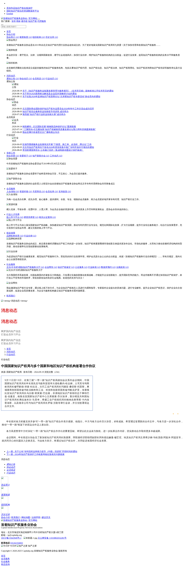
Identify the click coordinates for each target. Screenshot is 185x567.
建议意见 (46, 517)
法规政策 (122, 267)
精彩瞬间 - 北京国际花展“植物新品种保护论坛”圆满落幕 (49, 126)
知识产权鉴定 (66, 267)
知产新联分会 (41, 156)
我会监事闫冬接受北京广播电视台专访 (40, 132)
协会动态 (26, 78)
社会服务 (11, 264)
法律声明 (36, 517)
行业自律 (30, 236)
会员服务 (11, 189)
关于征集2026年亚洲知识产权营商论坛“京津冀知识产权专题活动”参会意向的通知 (61, 96)
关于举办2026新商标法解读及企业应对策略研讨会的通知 (49, 93)
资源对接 (26, 191)
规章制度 (26, 37)
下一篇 (35, 454)
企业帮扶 (51, 267)
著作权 (24, 21)
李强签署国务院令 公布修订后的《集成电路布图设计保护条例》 (53, 150)
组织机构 (39, 37)
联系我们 (11, 296)
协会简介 (13, 37)
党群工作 (11, 153)
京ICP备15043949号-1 (11, 538)
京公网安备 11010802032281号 (52, 538)
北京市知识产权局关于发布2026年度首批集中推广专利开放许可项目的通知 (58, 147)
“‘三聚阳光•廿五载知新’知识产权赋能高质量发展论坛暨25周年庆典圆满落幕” (59, 129)
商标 (18, 21)
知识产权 (32, 21)
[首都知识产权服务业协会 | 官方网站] (19, 18)
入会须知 (13, 191)
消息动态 (11, 76)
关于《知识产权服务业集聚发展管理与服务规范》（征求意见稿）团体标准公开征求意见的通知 (67, 91)
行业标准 (94, 267)
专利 (13, 21)
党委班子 (26, 156)
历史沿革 (52, 37)
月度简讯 (39, 191)
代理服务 (41, 21)
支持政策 (65, 191)
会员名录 (52, 191)
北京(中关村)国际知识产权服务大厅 (25, 267)
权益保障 (11, 233)
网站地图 (25, 517)
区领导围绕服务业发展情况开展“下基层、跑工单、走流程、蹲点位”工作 (57, 144)
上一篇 (42, 451)
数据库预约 (108, 267)
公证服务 (81, 267)
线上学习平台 (15, 217)
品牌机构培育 (15, 236)
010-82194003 (16, 543)
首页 (9, 31)
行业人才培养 (13, 214)
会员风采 (39, 78)
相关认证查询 (47, 217)
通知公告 (13, 78)
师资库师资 (31, 217)
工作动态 (56, 156)
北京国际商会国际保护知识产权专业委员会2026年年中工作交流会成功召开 (58, 108)
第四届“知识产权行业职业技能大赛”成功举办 (44, 114)
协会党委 (13, 156)
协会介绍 (11, 34)
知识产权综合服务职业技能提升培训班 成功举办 (45, 111)
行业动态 (52, 78)
